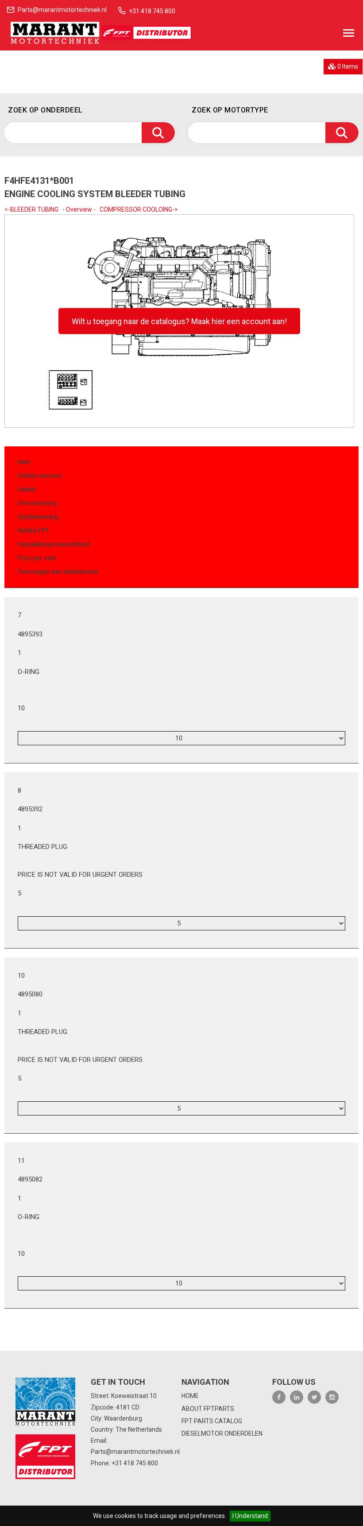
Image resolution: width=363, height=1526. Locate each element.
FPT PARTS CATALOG (212, 1421)
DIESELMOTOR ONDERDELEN (222, 1433)
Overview (79, 209)
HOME (190, 1395)
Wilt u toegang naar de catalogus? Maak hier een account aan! (179, 321)
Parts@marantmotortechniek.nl (62, 9)
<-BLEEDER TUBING (31, 209)
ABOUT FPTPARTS (208, 1408)
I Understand (250, 1515)
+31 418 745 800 (152, 11)
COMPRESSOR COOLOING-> (139, 209)
